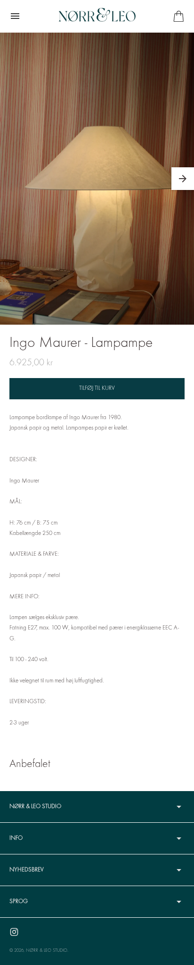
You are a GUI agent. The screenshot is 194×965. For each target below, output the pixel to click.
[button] (182, 178)
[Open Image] (97, 179)
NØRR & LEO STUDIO (46, 950)
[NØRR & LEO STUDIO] (97, 16)
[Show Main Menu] (15, 16)
